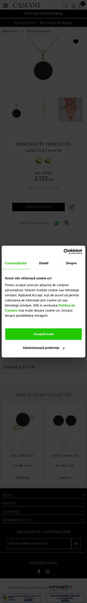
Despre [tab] (71, 263)
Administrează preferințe (41, 348)
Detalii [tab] (44, 263)
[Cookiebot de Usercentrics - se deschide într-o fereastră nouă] (63, 251)
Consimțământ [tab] (16, 263)
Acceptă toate (43, 334)
